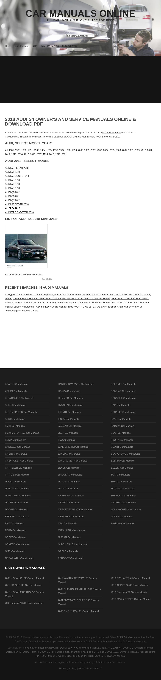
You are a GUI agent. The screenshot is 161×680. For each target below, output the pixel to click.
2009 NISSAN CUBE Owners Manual (24, 578)
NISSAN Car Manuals (69, 537)
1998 (67, 150)
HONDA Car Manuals (69, 391)
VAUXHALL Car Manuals (124, 502)
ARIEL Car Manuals (15, 405)
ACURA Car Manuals (16, 391)
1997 (61, 150)
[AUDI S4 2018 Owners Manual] (26, 246)
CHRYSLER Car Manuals (18, 468)
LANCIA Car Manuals (69, 454)
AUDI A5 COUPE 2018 (17, 176)
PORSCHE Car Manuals (123, 398)
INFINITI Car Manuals (69, 412)
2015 (26, 154)
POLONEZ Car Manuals (123, 384)
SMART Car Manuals (122, 447)
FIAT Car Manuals (14, 523)
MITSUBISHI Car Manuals (71, 530)
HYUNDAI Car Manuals (70, 405)
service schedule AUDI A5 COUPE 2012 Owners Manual (121, 294)
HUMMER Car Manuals (70, 398)
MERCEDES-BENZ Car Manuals (75, 509)
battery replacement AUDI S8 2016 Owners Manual (40, 306)
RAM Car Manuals (120, 405)
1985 (11, 150)
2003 (99, 150)
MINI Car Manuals (67, 523)
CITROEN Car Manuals (17, 474)
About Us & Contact (90, 668)
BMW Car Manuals (15, 426)
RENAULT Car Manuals (123, 412)
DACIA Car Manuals (15, 481)
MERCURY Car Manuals (71, 516)
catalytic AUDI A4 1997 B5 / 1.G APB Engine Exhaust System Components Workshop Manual (62, 302)
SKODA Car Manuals (122, 440)
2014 (20, 154)
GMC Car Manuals (15, 551)
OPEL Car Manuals (68, 551)
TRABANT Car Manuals (123, 495)
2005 (111, 150)
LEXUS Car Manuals (69, 468)
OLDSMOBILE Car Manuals (72, 544)
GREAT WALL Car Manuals (19, 558)
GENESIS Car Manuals (17, 544)
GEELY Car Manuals (16, 537)
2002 (93, 150)
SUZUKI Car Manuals (122, 468)
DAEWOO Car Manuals (17, 488)
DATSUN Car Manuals (16, 502)
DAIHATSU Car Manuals (18, 495)
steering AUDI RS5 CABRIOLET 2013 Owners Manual (33, 298)
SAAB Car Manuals (121, 419)
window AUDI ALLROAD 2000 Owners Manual (86, 298)
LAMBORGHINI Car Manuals (73, 447)
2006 (118, 150)
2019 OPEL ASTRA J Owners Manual (130, 578)
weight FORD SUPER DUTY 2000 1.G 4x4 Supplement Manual (43, 652)
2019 (51, 154)
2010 (143, 150)
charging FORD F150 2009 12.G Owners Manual (109, 652)
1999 (74, 150)
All (6, 150)
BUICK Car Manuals (15, 440)
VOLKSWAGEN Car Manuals (126, 509)
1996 (55, 150)
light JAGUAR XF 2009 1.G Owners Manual (127, 647)
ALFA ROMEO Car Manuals (19, 398)
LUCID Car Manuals (68, 488)
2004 (105, 150)
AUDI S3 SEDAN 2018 (17, 204)
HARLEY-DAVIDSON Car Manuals (76, 384)
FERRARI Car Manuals (17, 516)
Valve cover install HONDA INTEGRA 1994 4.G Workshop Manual (61, 647)
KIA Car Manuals (66, 440)
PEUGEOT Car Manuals (70, 558)
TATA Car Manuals (120, 474)
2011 (149, 150)
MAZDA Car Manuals (69, 502)
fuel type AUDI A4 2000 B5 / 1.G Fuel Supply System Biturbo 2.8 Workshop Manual (47, 294)
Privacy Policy (67, 668)
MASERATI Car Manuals (71, 495)
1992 (36, 150)
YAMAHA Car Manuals (122, 523)
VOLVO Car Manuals (122, 516)
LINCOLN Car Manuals (70, 474)
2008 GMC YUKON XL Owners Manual (78, 611)
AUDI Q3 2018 (12, 192)
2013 (13, 154)
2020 (57, 154)
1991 (30, 150)
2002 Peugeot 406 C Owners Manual (24, 603)
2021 (64, 154)
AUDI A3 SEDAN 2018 (16, 168)
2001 (86, 150)
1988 (23, 150)
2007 (124, 150)
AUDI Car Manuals (15, 419)
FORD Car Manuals (15, 530)
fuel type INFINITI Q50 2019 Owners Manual (99, 656)
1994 (42, 150)
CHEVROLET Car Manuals (19, 460)
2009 (137, 150)
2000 (80, 150)
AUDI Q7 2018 (12, 200)
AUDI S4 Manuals (111, 132)
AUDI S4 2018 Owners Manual (23, 274)
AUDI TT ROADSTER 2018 (19, 212)
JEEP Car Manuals (68, 433)
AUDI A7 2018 (12, 184)
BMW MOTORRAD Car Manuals (22, 433)
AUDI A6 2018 (12, 180)
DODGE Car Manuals (16, 509)
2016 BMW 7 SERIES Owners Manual (130, 599)
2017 (39, 154)
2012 (7, 154)
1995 (49, 150)
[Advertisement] (80, 79)
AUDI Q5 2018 (12, 196)
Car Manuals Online (80, 13)
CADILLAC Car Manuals (17, 447)
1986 (17, 150)
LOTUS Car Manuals (69, 481)
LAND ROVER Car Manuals (72, 460)
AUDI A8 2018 (12, 188)
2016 (32, 154)
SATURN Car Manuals (122, 426)
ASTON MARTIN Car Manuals (21, 412)
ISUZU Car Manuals (68, 419)
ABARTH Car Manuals (16, 384)
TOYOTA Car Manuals (122, 488)
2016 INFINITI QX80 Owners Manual (130, 585)
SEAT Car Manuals (121, 433)
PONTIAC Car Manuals (123, 391)
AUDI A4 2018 (12, 172)
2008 (130, 150)
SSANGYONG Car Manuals (125, 454)
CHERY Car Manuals (16, 454)
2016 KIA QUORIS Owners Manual (23, 585)
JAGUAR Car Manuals (70, 426)
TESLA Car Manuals (121, 481)
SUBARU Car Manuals (123, 460)
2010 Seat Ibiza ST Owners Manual (129, 592)
